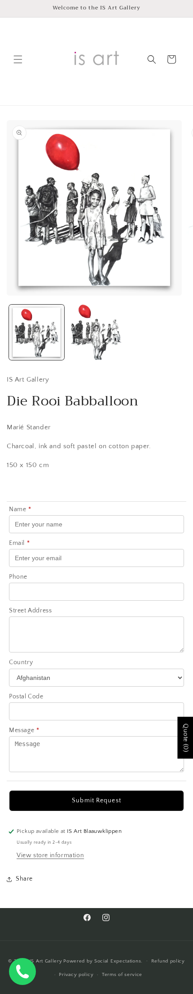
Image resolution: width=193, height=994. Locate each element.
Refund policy (168, 961)
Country (21, 662)
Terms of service (122, 974)
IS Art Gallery (46, 960)
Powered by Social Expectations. (103, 960)
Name (20, 509)
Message (24, 730)
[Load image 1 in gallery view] (36, 332)
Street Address (30, 610)
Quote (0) (185, 737)
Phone (18, 576)
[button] (18, 59)
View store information (50, 855)
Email (19, 543)
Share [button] (24, 878)
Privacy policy (76, 974)
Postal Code (26, 696)
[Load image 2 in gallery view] (96, 332)
